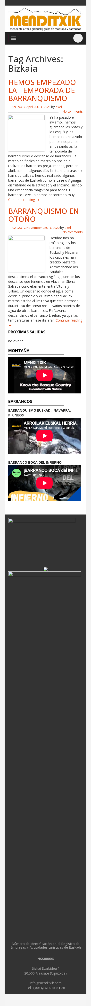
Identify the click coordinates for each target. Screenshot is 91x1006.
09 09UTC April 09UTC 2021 (31, 107)
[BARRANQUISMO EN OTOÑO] (26, 253)
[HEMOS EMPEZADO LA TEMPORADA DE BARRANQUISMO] (26, 132)
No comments (73, 111)
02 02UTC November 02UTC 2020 (35, 227)
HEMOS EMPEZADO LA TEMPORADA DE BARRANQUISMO (42, 90)
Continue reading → (23, 199)
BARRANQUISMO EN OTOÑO (43, 215)
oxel (59, 107)
